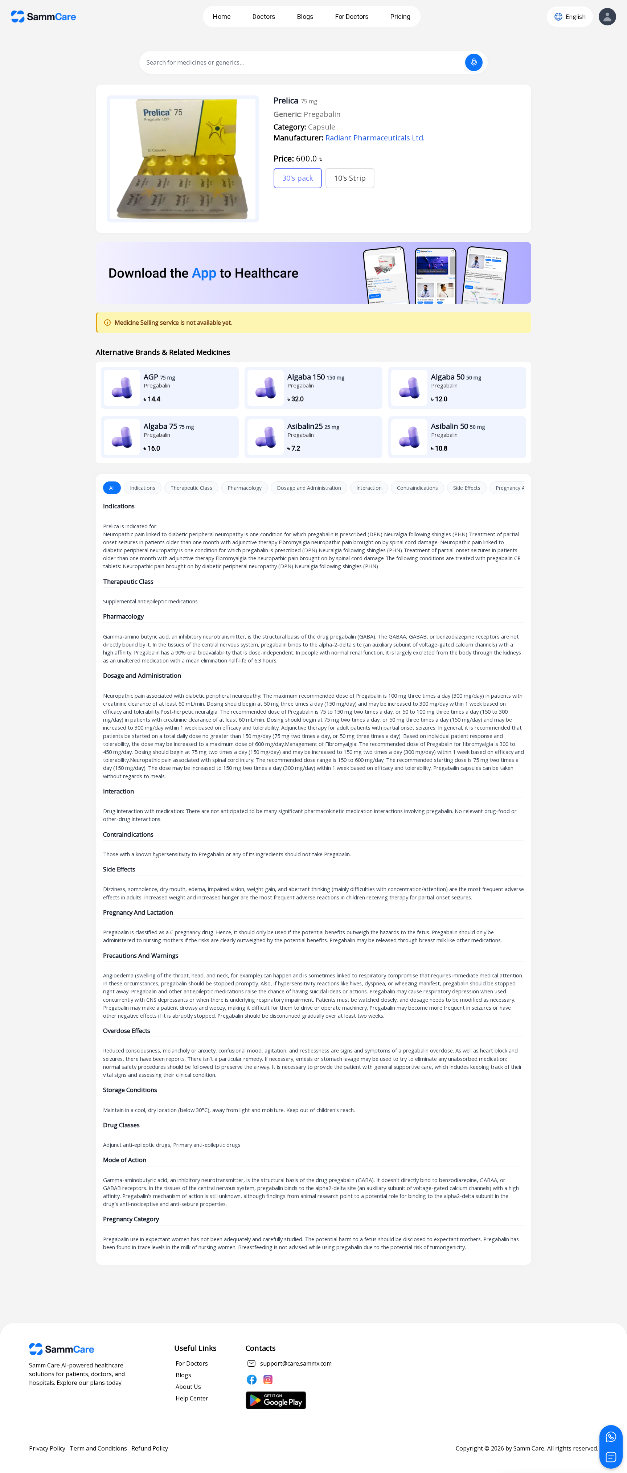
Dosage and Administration (309, 487)
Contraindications (417, 487)
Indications (142, 487)
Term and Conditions (98, 1448)
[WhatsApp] (611, 1436)
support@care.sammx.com (296, 1363)
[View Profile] (607, 16)
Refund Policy (149, 1448)
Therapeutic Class (191, 487)
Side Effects (466, 487)
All (112, 487)
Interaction (369, 487)
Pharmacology (245, 487)
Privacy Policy (47, 1448)
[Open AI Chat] (611, 1457)
